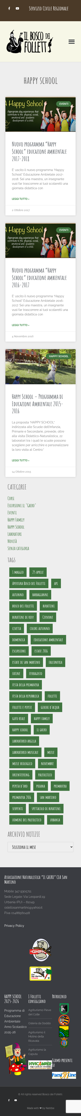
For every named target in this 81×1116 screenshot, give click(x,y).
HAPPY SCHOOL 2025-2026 (13, 998)
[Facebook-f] (9, 8)
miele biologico (22, 763)
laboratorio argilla (24, 741)
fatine (16, 673)
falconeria (55, 662)
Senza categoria (18, 548)
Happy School (16, 527)
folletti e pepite (22, 707)
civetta (16, 628)
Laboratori (15, 534)
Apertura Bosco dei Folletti (28, 583)
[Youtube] (17, 8)
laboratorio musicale (25, 752)
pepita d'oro (19, 786)
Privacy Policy (14, 925)
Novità (12, 541)
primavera (60, 786)
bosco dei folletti (23, 606)
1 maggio (18, 572)
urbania (55, 819)
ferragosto (35, 673)
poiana (40, 786)
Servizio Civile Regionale (48, 8)
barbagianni (40, 594)
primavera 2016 (21, 797)
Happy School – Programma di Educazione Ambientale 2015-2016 (37, 404)
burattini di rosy (23, 617)
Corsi (11, 498)
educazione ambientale (48, 639)
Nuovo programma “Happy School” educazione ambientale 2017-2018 (39, 151)
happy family (42, 718)
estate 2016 (41, 651)
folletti (52, 696)
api (56, 583)
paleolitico (45, 774)
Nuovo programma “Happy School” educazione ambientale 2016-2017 (39, 277)
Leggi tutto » (20, 198)
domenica (18, 639)
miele (50, 752)
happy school (20, 729)
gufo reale (18, 718)
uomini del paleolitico (26, 819)
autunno (18, 594)
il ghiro (42, 729)
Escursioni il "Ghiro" (22, 505)
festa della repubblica (25, 696)
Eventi (12, 512)
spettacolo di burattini (46, 808)
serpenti (17, 808)
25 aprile (38, 572)
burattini (49, 606)
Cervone (48, 617)
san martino (48, 797)
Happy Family (16, 520)
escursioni (19, 651)
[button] (72, 42)
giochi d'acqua (50, 707)
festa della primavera (25, 684)
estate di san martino (26, 662)
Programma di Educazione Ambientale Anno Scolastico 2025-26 (15, 1021)
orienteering (20, 774)
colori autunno (40, 628)
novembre (47, 763)
